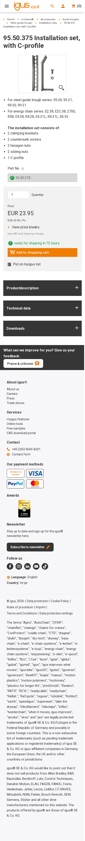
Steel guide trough (21, 22)
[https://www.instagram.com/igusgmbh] (18, 566)
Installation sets (48, 22)
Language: (24, 577)
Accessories (48, 19)
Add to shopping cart (29, 254)
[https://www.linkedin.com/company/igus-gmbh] (27, 566)
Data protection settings (56, 613)
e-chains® (27, 19)
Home (10, 19)
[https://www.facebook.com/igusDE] (10, 566)
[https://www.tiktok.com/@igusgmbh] (45, 566)
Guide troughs (70, 19)
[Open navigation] (6, 6)
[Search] (52, 6)
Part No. (14, 168)
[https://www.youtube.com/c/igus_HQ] (36, 566)
